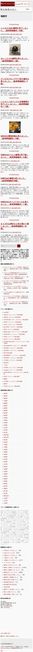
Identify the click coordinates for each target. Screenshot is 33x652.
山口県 (5, 500)
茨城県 (5, 425)
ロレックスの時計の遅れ (10, 515)
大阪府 (5, 471)
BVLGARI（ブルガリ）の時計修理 (13, 327)
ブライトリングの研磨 (19, 521)
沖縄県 (5, 469)
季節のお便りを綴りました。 (12, 579)
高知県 (5, 439)
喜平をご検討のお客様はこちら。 (10, 636)
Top (2, 650)
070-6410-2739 (9, 4)
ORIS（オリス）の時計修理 (11, 329)
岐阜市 (5, 383)
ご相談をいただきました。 (11, 560)
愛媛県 (5, 403)
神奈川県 (6, 437)
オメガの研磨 (19, 517)
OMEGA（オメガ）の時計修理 (12, 317)
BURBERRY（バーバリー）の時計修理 (14, 355)
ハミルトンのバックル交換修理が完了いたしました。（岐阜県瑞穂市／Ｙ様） (15, 104)
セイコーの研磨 (5, 536)
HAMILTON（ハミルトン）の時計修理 (14, 334)
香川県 (5, 432)
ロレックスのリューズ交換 (8, 513)
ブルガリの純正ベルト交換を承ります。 (15, 292)
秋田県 (5, 396)
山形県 (5, 498)
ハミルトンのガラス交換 (17, 540)
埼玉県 (5, 476)
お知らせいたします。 (10, 553)
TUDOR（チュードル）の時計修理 (13, 367)
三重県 (5, 447)
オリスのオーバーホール (14, 518)
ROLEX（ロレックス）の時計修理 (13, 314)
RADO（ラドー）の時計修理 (12, 336)
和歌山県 (6, 495)
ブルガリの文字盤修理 (19, 529)
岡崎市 (5, 379)
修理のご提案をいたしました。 (12, 570)
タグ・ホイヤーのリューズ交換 (11, 539)
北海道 (5, 420)
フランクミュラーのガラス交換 (17, 524)
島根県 (5, 481)
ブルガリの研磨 (7, 529)
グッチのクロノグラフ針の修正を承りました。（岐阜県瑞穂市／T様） (15, 81)
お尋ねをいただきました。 (11, 550)
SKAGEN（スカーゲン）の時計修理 (14, 350)
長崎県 (5, 456)
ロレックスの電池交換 (10, 512)
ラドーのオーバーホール (17, 531)
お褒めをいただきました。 (11, 555)
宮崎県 (5, 452)
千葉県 (5, 400)
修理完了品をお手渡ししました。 (13, 574)
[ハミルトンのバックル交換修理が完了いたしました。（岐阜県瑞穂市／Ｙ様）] (15, 98)
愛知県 (5, 393)
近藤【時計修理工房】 (16, 34)
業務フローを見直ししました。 (12, 589)
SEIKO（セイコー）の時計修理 (12, 322)
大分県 (5, 464)
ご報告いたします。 (9, 557)
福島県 (5, 410)
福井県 (5, 405)
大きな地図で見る (5, 633)
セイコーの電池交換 (23, 534)
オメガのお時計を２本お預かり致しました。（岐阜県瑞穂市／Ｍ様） (15, 226)
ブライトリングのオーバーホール (15, 520)
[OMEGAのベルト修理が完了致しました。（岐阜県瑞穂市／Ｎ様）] (15, 151)
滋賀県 (5, 478)
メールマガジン (8, 562)
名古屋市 (6, 312)
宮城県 (5, 449)
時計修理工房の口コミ (10, 582)
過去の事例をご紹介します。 (12, 594)
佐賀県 (5, 474)
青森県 (5, 398)
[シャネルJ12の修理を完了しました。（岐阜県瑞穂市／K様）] (15, 24)
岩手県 (5, 430)
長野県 (5, 454)
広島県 (5, 417)
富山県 (5, 493)
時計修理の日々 (9, 9)
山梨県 (5, 503)
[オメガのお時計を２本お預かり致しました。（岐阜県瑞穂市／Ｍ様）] (15, 220)
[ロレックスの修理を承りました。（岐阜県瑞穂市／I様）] (15, 49)
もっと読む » (24, 241)
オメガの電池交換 (9, 517)
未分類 (5, 587)
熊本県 (5, 442)
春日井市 (6, 362)
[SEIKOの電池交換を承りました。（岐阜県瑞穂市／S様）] (15, 127)
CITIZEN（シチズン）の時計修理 (13, 360)
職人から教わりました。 (10, 592)
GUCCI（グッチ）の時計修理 (12, 339)
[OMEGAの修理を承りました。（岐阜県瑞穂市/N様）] (15, 174)
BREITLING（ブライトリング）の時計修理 (15, 332)
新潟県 (5, 461)
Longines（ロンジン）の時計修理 (13, 370)
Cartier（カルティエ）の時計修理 (13, 324)
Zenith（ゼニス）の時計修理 (11, 376)
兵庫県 (5, 422)
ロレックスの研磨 (23, 512)
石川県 (5, 427)
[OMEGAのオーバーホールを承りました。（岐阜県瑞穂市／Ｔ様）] (15, 198)
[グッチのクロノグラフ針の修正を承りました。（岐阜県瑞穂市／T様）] (15, 75)
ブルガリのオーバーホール (10, 528)
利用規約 (14, 648)
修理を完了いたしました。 (11, 572)
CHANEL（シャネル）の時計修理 (13, 381)
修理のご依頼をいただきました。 (13, 567)
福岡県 (5, 408)
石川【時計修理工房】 (15, 232)
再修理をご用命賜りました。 (12, 577)
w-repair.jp (7, 607)
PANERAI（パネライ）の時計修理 (13, 357)
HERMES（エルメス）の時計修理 (13, 348)
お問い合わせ (24, 4)
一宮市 (5, 365)
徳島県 (5, 488)
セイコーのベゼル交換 (16, 536)
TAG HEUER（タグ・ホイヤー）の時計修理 (16, 319)
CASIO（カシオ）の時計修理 (12, 386)
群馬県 (5, 415)
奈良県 (5, 459)
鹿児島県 (6, 435)
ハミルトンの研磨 (15, 542)
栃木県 (5, 486)
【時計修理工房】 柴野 (15, 110)
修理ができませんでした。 (11, 565)
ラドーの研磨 (11, 532)
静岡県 (5, 483)
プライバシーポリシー (6, 648)
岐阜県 (5, 413)
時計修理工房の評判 (9, 584)
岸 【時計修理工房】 (14, 161)
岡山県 (5, 466)
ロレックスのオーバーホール (9, 510)
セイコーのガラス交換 (10, 534)
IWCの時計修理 (8, 353)
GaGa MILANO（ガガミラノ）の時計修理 (15, 345)
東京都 (5, 491)
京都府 (5, 444)
